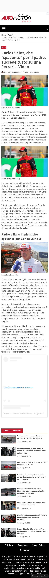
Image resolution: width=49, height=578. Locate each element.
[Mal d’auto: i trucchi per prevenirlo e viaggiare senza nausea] (8, 505)
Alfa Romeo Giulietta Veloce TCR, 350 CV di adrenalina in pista (32, 463)
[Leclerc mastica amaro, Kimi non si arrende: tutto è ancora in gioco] (8, 439)
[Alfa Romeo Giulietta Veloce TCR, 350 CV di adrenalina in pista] (8, 465)
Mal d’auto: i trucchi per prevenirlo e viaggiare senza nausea (31, 503)
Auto (4, 47)
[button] (47, 28)
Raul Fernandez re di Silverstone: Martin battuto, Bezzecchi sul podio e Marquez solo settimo (31, 491)
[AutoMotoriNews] (16, 18)
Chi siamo (9, 545)
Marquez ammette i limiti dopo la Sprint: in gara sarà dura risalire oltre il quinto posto (32, 450)
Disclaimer (25, 550)
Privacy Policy (38, 545)
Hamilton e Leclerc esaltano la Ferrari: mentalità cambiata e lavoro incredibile (32, 517)
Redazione (23, 545)
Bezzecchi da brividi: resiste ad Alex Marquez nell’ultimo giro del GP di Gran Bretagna (32, 531)
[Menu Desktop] (3, 28)
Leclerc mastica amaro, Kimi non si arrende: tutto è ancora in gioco (30, 437)
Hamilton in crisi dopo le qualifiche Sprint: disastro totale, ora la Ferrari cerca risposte (31, 477)
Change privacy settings (40, 576)
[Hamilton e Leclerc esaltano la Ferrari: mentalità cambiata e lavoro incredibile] (8, 518)
